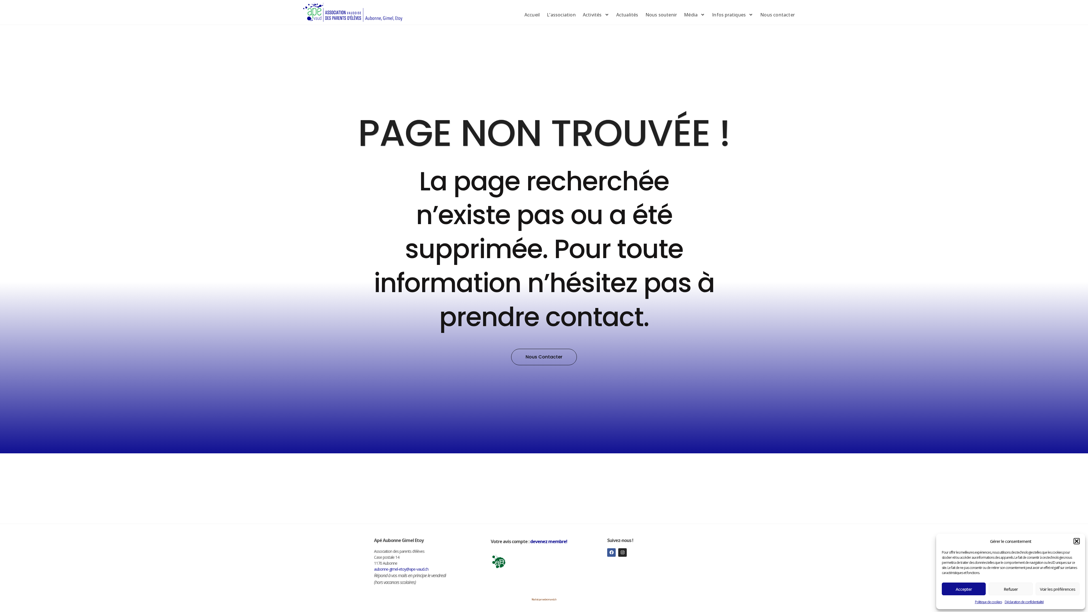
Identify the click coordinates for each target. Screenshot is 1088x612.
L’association (561, 15)
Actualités (627, 15)
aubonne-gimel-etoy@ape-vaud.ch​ (401, 569)
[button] (1077, 541)
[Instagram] (622, 552)
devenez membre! (548, 541)
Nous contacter (777, 15)
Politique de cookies (988, 602)
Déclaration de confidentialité (1024, 602)
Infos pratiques (729, 15)
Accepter (964, 589)
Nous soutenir (661, 15)
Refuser (1011, 589)
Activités (592, 15)
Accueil (532, 15)
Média (691, 15)
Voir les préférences (1057, 589)
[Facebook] (611, 552)
